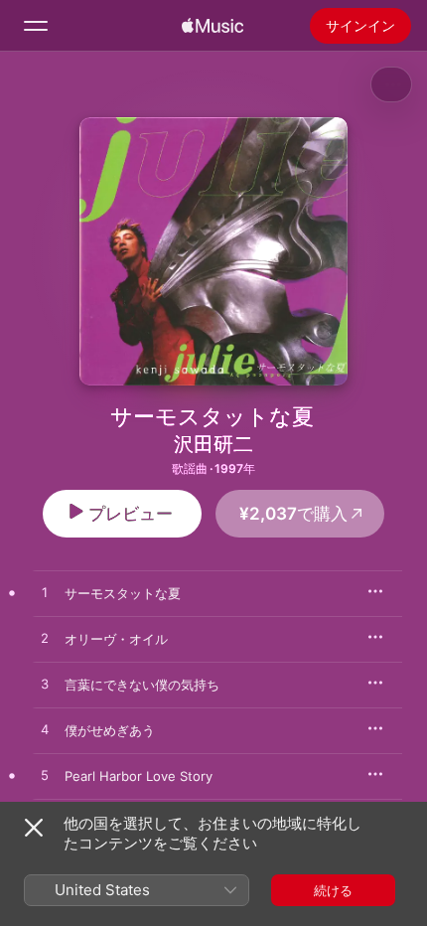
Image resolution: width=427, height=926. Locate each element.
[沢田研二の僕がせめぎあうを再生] (45, 730)
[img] (212, 26)
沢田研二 (213, 444)
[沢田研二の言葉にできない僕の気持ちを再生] (45, 685)
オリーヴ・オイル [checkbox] (116, 639)
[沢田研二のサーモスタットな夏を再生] (45, 593)
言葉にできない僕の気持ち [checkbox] (142, 685)
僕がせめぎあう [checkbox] (110, 730)
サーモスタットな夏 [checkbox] (123, 593)
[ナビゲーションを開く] (36, 26)
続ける (333, 890)
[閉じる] (34, 828)
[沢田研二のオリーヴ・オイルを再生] (45, 639)
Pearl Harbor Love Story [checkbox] (139, 776)
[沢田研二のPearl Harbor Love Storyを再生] (45, 776)
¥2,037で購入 (293, 514)
